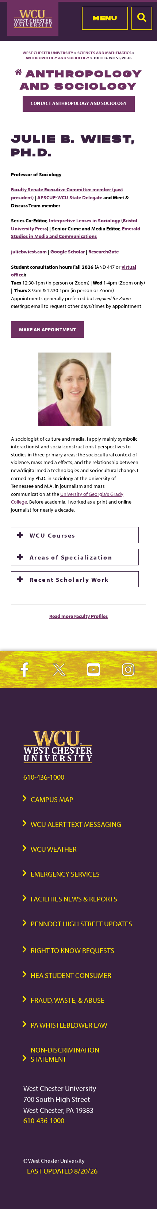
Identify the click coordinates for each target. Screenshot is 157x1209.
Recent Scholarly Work (69, 579)
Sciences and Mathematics (104, 52)
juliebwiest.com (29, 251)
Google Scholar (67, 251)
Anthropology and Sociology (57, 57)
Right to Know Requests (72, 950)
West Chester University (48, 52)
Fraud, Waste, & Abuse (67, 1000)
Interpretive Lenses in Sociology (84, 220)
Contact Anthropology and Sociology (79, 103)
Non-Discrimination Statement (65, 1054)
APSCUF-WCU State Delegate (69, 197)
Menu (105, 18)
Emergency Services (65, 873)
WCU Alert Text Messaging (76, 824)
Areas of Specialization (71, 557)
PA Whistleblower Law (69, 1024)
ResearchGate (103, 251)
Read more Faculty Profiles (78, 616)
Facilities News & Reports (74, 898)
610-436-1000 (43, 776)
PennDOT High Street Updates (81, 923)
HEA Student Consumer (71, 975)
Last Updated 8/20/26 (62, 1170)
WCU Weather (54, 849)
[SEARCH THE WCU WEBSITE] (141, 18)
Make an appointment (47, 329)
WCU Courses (52, 535)
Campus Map (52, 799)
